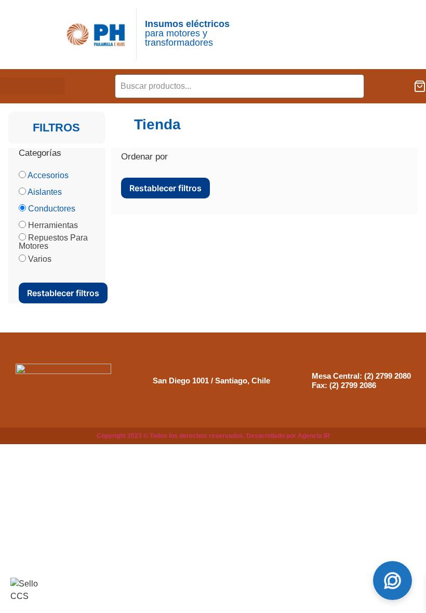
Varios (39, 259)
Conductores (51, 208)
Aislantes (45, 192)
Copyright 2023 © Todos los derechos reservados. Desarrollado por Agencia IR (213, 435)
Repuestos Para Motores (53, 241)
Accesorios (48, 175)
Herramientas (53, 225)
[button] (32, 86)
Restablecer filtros (63, 293)
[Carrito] (420, 86)
